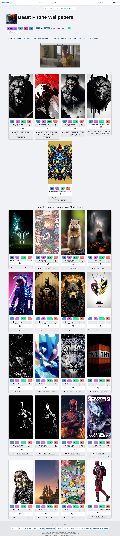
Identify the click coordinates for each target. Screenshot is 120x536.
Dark (45, 134)
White (51, 132)
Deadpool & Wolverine (103, 330)
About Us (14, 528)
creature (55, 38)
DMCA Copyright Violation (83, 528)
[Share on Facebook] (31, 28)
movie (40, 38)
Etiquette (59, 528)
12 (76, 257)
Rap (25, 391)
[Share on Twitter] (20, 28)
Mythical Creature (59, 198)
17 (24, 257)
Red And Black (52, 134)
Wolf (78, 330)
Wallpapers (14, 32)
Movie (98, 268)
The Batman (51, 330)
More (64, 28)
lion (43, 38)
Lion (18, 132)
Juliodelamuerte (25, 388)
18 (102, 506)
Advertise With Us (69, 528)
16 (76, 319)
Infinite (47, 28)
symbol (81, 38)
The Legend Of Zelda (27, 267)
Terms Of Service (39, 528)
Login (110, 2)
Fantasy (51, 8)
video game (49, 38)
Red (56, 132)
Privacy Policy (28, 528)
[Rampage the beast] (99, 117)
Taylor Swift (25, 517)
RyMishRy (65, 194)
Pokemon (53, 391)
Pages (53, 28)
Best (59, 28)
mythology (66, 38)
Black (42, 132)
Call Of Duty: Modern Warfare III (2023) (99, 456)
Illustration (63, 200)
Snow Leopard (77, 391)
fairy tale (21, 38)
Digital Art (56, 200)
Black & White (15, 134)
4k (20, 32)
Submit (96, 2)
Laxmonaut (78, 264)
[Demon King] (73, 117)
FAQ (20, 528)
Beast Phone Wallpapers (68, 8)
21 (76, 442)
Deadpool (72, 453)
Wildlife (96, 38)
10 (24, 319)
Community (104, 2)
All (8, 32)
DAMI (26, 128)
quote (72, 38)
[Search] (56, 2)
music (26, 38)
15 (76, 380)
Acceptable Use (50, 528)
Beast (57, 8)
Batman (103, 268)
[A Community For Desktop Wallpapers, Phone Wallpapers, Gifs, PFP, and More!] (45, 8)
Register (115, 2)
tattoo (16, 38)
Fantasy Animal (21, 137)
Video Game (17, 267)
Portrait (27, 132)
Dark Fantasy (47, 137)
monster (31, 38)
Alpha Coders (5, 2)
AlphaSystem (25, 263)
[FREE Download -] (12, 121)
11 (50, 257)
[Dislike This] (29, 121)
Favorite (12, 28)
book (36, 38)
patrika (51, 264)
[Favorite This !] (18, 121)
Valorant (53, 268)
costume (87, 38)
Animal (92, 38)
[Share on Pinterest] (26, 28)
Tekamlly (52, 128)
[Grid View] (38, 28)
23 (24, 380)
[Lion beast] (21, 117)
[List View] (42, 28)
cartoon (60, 38)
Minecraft (105, 391)
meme (76, 38)
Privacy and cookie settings (100, 528)
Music (20, 391)
